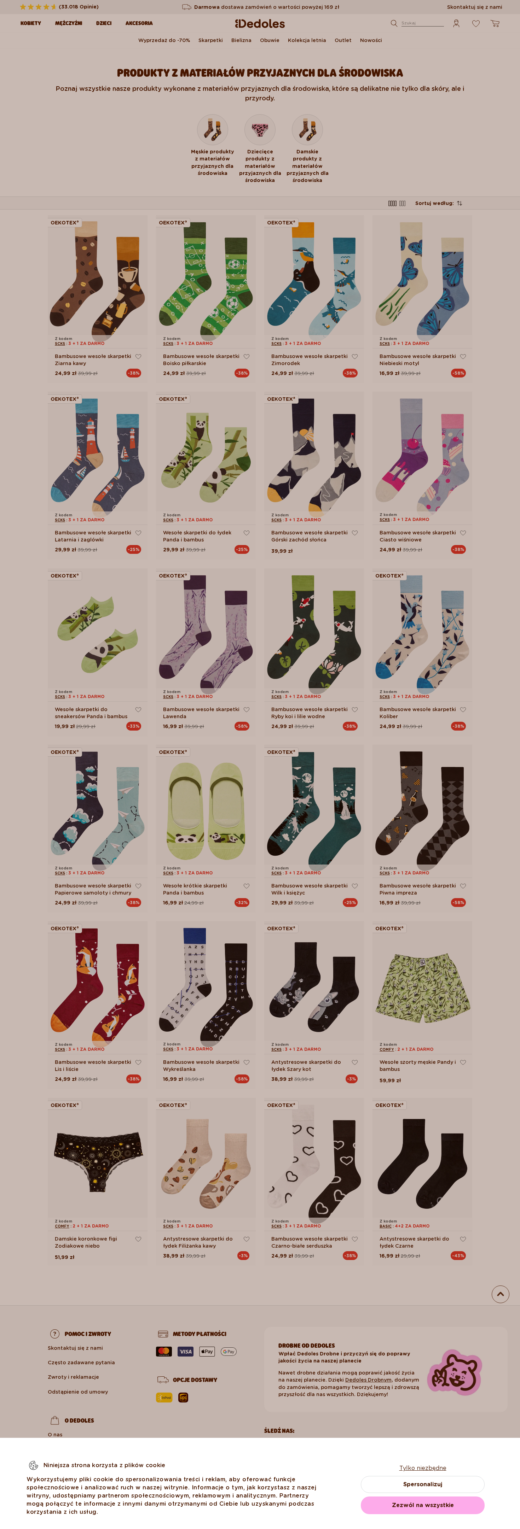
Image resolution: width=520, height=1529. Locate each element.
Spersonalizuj (422, 1484)
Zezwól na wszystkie (423, 1505)
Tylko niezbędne (422, 1468)
